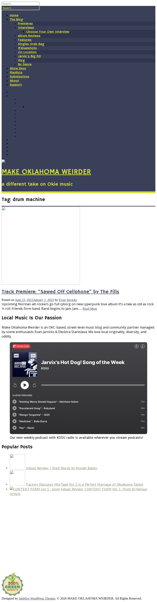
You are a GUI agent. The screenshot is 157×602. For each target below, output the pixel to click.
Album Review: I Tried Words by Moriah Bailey (61, 468)
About (14, 81)
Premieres (25, 24)
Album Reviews (29, 36)
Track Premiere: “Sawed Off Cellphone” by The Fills (60, 292)
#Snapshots (27, 48)
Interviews (26, 28)
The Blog (16, 20)
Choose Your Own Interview (47, 32)
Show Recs (18, 69)
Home (14, 15)
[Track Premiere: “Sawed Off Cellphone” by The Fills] (41, 283)
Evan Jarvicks (68, 300)
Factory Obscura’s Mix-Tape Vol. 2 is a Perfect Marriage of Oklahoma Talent (84, 484)
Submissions (19, 77)
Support (16, 85)
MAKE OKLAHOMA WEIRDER (46, 172)
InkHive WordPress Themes (37, 598)
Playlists (16, 73)
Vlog (21, 60)
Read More (90, 308)
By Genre (24, 64)
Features (24, 40)
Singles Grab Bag (31, 44)
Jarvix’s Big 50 (29, 56)
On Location (27, 52)
